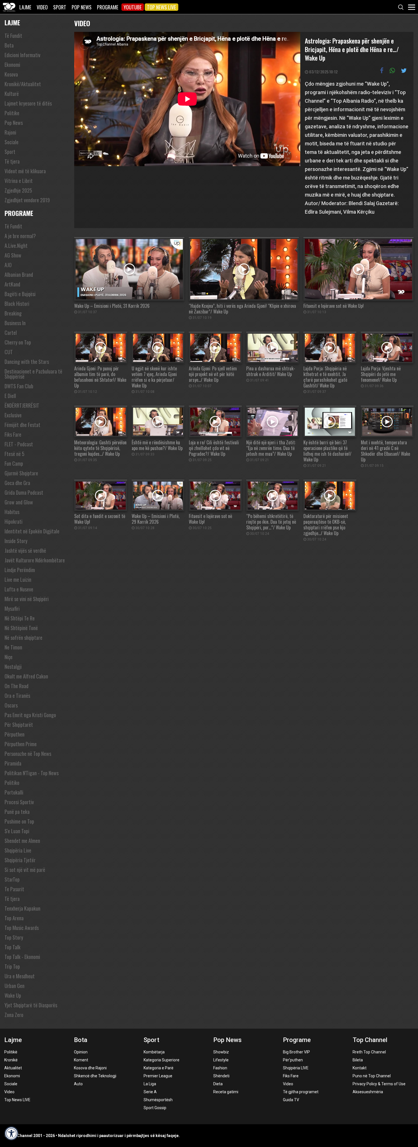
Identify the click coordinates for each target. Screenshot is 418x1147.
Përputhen (14, 734)
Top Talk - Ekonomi (22, 956)
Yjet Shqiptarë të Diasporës (31, 1005)
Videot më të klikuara (25, 171)
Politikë (10, 1052)
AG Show (13, 255)
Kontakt (360, 1068)
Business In (15, 323)
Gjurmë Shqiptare (21, 473)
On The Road (16, 686)
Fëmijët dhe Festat (22, 424)
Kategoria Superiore (161, 1060)
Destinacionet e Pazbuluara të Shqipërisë (33, 374)
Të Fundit (13, 35)
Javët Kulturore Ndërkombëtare (35, 560)
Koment (81, 1060)
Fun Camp (14, 463)
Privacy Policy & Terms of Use (379, 1084)
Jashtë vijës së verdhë (25, 550)
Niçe (9, 657)
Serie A (150, 1092)
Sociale (11, 142)
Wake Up (13, 995)
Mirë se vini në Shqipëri (27, 599)
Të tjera (12, 161)
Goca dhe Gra (17, 482)
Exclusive (13, 415)
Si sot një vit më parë (25, 869)
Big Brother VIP (296, 1052)
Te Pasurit (14, 889)
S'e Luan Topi (17, 831)
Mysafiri (12, 608)
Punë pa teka (17, 811)
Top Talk (12, 947)
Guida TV (291, 1100)
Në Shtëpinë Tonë (21, 628)
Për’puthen (293, 1060)
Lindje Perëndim (20, 570)
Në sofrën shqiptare (23, 637)
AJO (8, 265)
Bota (9, 45)
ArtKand (12, 284)
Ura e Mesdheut (20, 976)
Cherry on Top (18, 342)
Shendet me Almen (22, 840)
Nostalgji (13, 666)
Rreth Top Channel (369, 1052)
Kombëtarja (154, 1052)
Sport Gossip (155, 1107)
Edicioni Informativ (22, 55)
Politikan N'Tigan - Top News (32, 773)
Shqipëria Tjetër (20, 860)
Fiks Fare (13, 434)
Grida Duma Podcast (24, 492)
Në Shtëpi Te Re (20, 618)
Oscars (11, 705)
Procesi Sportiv (19, 802)
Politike (12, 113)
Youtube (133, 7)
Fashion (220, 1068)
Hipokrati (13, 521)
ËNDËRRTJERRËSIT (22, 405)
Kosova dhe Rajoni (90, 1068)
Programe (107, 7)
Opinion (81, 1052)
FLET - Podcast (19, 444)
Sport (59, 7)
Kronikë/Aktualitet (23, 84)
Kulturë (12, 93)
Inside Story (16, 540)
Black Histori (17, 303)
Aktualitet (13, 1068)
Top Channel (370, 1039)
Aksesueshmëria (368, 1092)
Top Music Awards (22, 927)
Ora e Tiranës (17, 695)
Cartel (11, 332)
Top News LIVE (161, 7)
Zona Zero (14, 1014)
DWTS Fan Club (19, 386)
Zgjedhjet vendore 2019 (27, 200)
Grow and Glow (19, 502)
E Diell (10, 395)
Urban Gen (14, 985)
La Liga (150, 1084)
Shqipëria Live (18, 850)
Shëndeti (221, 1076)
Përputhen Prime (21, 744)
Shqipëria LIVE (296, 1068)
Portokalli (14, 792)
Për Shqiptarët (19, 724)
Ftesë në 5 (14, 453)
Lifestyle (221, 1060)
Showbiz (221, 1052)
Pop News (82, 7)
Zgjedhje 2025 (18, 190)
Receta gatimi (225, 1092)
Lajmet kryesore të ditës (28, 103)
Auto (78, 1084)
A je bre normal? (20, 236)
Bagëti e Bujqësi (20, 294)
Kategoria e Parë (158, 1068)
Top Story (14, 937)
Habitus (12, 511)
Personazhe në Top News (28, 753)
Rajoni (10, 132)
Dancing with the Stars (27, 361)
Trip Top (12, 966)
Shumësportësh (158, 1100)
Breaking (13, 313)
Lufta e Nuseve (19, 589)
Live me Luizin (18, 579)
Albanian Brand (19, 274)
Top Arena (14, 918)
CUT (9, 352)
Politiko (12, 782)
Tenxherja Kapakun (22, 908)
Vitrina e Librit (19, 180)
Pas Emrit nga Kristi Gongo (30, 715)
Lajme (25, 7)
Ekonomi (12, 64)
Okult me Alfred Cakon (26, 676)
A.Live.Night (16, 245)
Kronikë (11, 1060)
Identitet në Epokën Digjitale (32, 531)
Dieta (218, 1084)
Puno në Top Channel (372, 1076)
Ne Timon (13, 647)
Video (42, 7)
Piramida (13, 763)
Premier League (158, 1076)
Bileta (358, 1060)
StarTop (12, 879)
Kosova (11, 74)
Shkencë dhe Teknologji (95, 1076)
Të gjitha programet (300, 1092)
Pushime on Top (19, 821)
